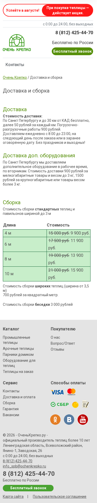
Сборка (9, 403)
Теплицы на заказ (18, 372)
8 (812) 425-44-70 (74, 32)
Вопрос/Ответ (63, 343)
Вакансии (11, 415)
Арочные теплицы (18, 348)
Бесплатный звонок (72, 51)
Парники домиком (18, 354)
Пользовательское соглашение (59, 496)
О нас (55, 337)
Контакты (14, 64)
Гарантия (11, 409)
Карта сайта (13, 496)
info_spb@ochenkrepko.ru (24, 466)
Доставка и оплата (19, 397)
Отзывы (57, 349)
